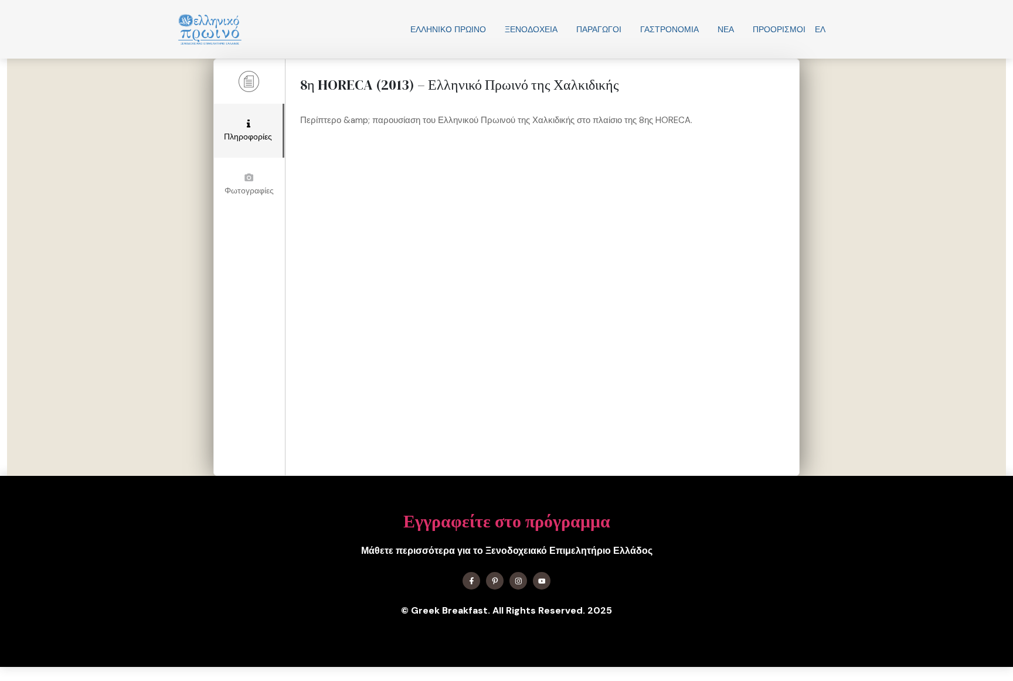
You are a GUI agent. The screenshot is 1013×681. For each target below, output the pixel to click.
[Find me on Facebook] (471, 581)
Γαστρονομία (669, 29)
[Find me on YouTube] (541, 581)
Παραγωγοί (598, 29)
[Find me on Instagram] (518, 581)
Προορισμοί (779, 29)
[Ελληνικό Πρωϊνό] (210, 29)
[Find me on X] (495, 581)
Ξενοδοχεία (531, 29)
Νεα (726, 29)
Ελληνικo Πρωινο (448, 29)
